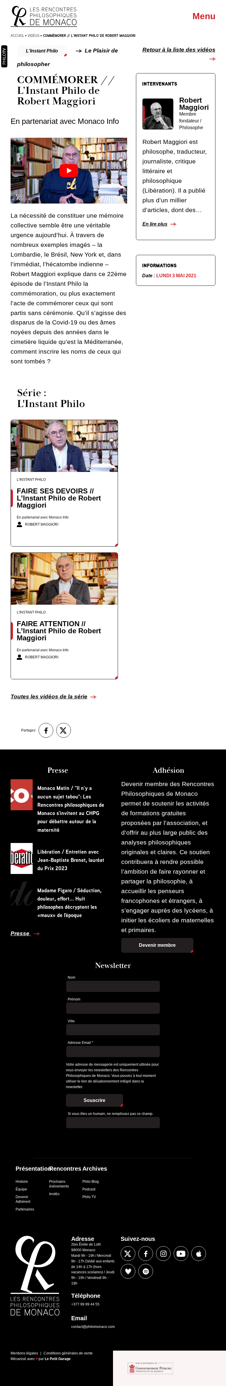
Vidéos (33, 35)
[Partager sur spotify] (145, 1271)
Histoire (22, 1182)
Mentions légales (24, 1353)
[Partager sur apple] (198, 1253)
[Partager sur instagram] (163, 1253)
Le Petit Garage (58, 1359)
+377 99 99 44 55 (85, 1304)
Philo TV (89, 1197)
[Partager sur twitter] (63, 730)
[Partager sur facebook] (46, 730)
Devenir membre (157, 945)
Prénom (74, 999)
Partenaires (25, 1209)
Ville (71, 1021)
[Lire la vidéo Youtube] (69, 170)
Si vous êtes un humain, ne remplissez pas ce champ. (110, 1114)
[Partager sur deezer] (128, 1271)
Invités (54, 1194)
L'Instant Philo (42, 50)
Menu (203, 16)
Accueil (17, 35)
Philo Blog (90, 1182)
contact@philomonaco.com (93, 1327)
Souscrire (94, 1100)
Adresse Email (80, 1043)
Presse (21, 933)
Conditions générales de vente (68, 1353)
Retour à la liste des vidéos (178, 50)
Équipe (21, 1189)
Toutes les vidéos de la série (49, 696)
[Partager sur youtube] (181, 1253)
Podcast (88, 1189)
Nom (71, 977)
